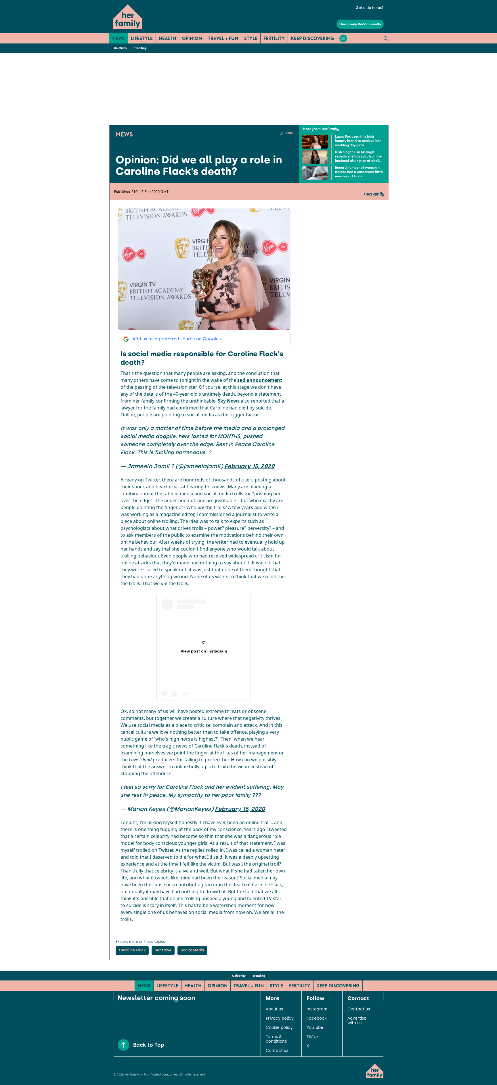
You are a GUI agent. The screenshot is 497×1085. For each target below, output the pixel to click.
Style (250, 38)
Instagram (317, 1009)
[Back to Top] (123, 1045)
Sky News (229, 401)
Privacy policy (280, 1018)
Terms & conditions (276, 1039)
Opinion (192, 38)
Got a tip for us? (370, 8)
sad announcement (259, 380)
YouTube (315, 1027)
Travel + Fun (223, 38)
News (118, 38)
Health (167, 38)
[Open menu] (343, 38)
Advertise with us (356, 1020)
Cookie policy (279, 1027)
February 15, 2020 (249, 466)
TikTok (312, 1037)
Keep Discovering (312, 38)
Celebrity (120, 48)
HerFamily (374, 194)
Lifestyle (142, 38)
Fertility (274, 38)
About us (274, 1009)
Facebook (316, 1018)
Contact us (277, 1050)
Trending (140, 48)
